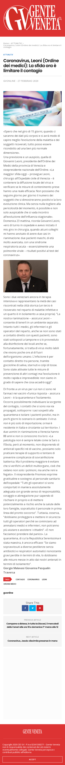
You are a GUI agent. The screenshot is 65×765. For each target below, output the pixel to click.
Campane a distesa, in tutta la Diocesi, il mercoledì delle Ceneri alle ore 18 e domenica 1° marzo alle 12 (32, 625)
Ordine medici (10, 584)
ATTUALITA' (8, 54)
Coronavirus (33, 579)
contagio (20, 579)
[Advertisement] (32, 683)
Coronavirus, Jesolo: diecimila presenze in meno (32, 640)
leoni (44, 579)
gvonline (9, 80)
